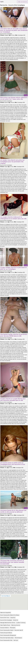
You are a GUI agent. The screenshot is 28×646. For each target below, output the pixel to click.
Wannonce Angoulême (5, 612)
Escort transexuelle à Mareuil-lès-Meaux (9, 615)
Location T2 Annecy (20, 622)
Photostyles (12, 627)
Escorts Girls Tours (4, 617)
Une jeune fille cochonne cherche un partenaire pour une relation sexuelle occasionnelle (12, 562)
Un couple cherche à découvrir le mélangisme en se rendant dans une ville (13, 217)
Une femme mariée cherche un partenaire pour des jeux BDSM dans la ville (13, 335)
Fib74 (1, 2)
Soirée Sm (15, 620)
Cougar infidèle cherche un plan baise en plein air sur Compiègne (13, 268)
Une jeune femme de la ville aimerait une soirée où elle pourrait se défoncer (13, 511)
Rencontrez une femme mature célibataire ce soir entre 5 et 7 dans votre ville (13, 98)
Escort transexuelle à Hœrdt (6, 630)
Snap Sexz (12, 617)
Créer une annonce (22, 1)
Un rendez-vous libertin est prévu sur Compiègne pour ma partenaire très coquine (12, 161)
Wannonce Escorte (15, 625)
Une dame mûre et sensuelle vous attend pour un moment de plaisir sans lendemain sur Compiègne (14, 30)
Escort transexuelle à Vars (6, 640)
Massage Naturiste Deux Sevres (7, 622)
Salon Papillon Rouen (5, 625)
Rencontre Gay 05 (19, 630)
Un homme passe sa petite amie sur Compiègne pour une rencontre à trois (12, 463)
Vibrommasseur (18, 637)
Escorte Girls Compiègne (6, 620)
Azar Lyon (16, 640)
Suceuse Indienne (4, 627)
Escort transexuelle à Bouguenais (8, 635)
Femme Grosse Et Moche (6, 632)
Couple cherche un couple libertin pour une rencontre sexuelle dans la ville (13, 399)
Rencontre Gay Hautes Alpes (7, 637)
